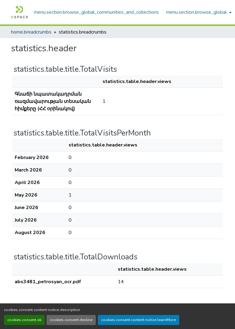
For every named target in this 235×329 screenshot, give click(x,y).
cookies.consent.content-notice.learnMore (138, 320)
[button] (19, 12)
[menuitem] (198, 12)
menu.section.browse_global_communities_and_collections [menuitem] (96, 12)
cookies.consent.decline (71, 320)
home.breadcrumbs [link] (31, 32)
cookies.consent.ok (24, 320)
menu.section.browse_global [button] (196, 12)
